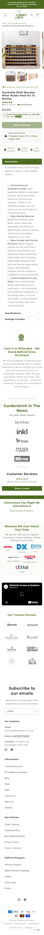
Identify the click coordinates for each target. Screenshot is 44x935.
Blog (7, 778)
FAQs (7, 790)
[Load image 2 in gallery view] (22, 77)
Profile (8, 888)
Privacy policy (33, 924)
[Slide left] (2, 77)
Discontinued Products (17, 23)
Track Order (10, 882)
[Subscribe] (36, 711)
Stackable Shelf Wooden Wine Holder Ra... (18, 26)
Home (4, 23)
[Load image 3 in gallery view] (33, 77)
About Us (9, 802)
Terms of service (16, 928)
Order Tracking (12, 824)
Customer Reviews (14, 766)
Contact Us (10, 796)
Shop (7, 784)
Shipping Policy (12, 830)
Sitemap (9, 807)
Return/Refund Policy (15, 836)
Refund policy (20, 924)
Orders (8, 876)
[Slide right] (41, 77)
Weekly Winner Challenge (17, 870)
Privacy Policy (11, 842)
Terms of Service (13, 848)
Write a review (22, 488)
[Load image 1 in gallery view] (11, 77)
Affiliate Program (13, 865)
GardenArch (21, 920)
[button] (5, 15)
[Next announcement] (39, 4)
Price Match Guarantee (16, 772)
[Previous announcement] (4, 4)
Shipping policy (31, 928)
